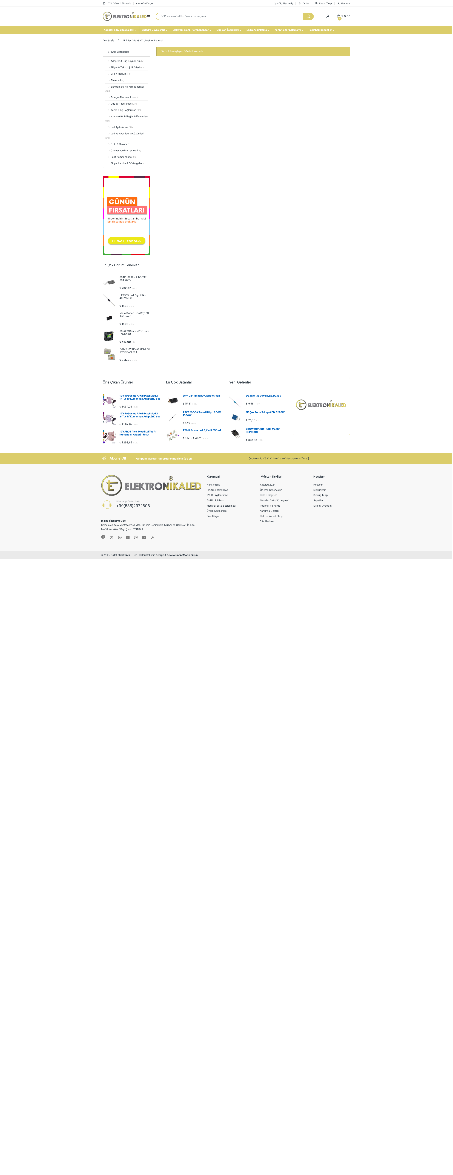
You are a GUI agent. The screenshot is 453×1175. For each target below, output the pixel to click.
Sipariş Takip (325, 3)
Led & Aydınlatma (256, 29)
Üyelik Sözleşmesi (217, 510)
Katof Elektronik (120, 554)
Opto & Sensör (120, 144)
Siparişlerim (319, 489)
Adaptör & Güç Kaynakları (119, 29)
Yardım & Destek (269, 510)
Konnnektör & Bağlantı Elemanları (126, 118)
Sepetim (318, 500)
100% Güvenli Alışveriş (119, 3)
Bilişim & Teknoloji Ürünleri (127, 67)
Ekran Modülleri (121, 73)
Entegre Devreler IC (153, 29)
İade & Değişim (268, 494)
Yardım (305, 3)
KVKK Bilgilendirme (217, 494)
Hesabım (345, 3)
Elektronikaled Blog (217, 489)
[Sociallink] (103, 537)
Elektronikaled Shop (271, 516)
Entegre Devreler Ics (124, 97)
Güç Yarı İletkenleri (227, 29)
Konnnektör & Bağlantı (288, 29)
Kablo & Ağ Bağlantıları (126, 109)
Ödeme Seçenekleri (271, 489)
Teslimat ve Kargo (270, 505)
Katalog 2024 (267, 484)
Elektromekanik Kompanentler (191, 29)
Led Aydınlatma (122, 127)
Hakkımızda (213, 484)
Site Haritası (266, 521)
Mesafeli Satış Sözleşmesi (221, 505)
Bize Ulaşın (213, 516)
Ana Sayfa (108, 40)
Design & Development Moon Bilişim (177, 554)
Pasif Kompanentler (320, 29)
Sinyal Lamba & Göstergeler (128, 163)
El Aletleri (117, 80)
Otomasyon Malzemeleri (126, 150)
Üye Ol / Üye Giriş (283, 3)
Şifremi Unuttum (322, 505)
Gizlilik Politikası (215, 500)
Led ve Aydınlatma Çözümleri (124, 135)
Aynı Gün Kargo (144, 3)
